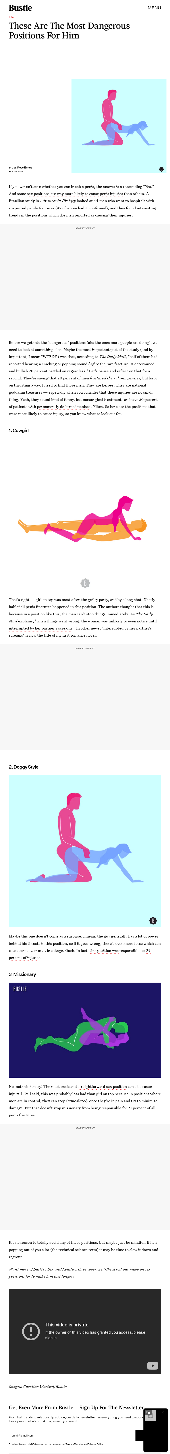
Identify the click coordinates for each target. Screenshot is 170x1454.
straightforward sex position (102, 1086)
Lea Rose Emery (22, 167)
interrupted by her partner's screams (40, 628)
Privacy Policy (95, 1444)
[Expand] (148, 1412)
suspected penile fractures (31, 207)
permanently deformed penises (64, 406)
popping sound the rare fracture (95, 363)
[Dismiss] (162, 1412)
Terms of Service (74, 1444)
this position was (104, 950)
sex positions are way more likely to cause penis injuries (75, 193)
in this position (83, 606)
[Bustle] (20, 7)
